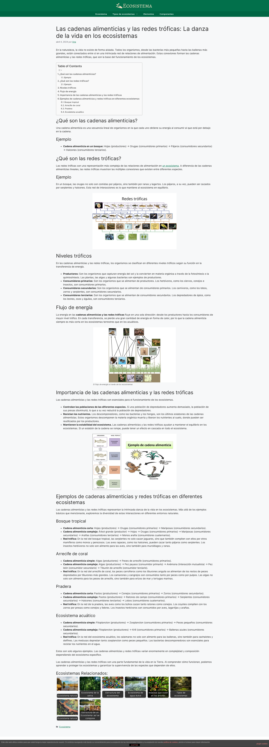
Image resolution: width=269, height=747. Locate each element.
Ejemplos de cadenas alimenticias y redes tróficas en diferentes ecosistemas (99, 98)
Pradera (68, 108)
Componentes (167, 14)
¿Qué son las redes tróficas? (74, 81)
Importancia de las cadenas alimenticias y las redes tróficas (91, 95)
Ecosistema (101, 14)
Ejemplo (67, 77)
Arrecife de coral (72, 105)
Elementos (148, 14)
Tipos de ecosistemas (124, 14)
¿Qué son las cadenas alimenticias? (77, 74)
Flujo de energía (68, 91)
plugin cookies (262, 744)
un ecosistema (170, 165)
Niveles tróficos (68, 87)
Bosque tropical (71, 102)
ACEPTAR (134, 745)
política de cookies (171, 742)
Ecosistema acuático (74, 112)
